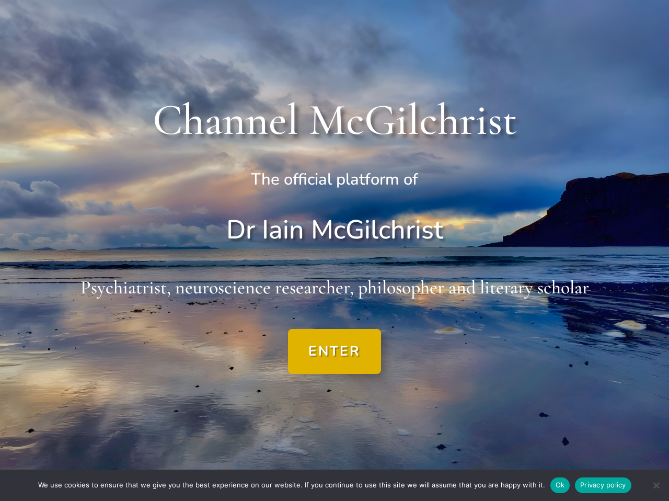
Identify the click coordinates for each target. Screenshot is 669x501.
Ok (560, 485)
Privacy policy (603, 485)
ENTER (334, 351)
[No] (656, 485)
